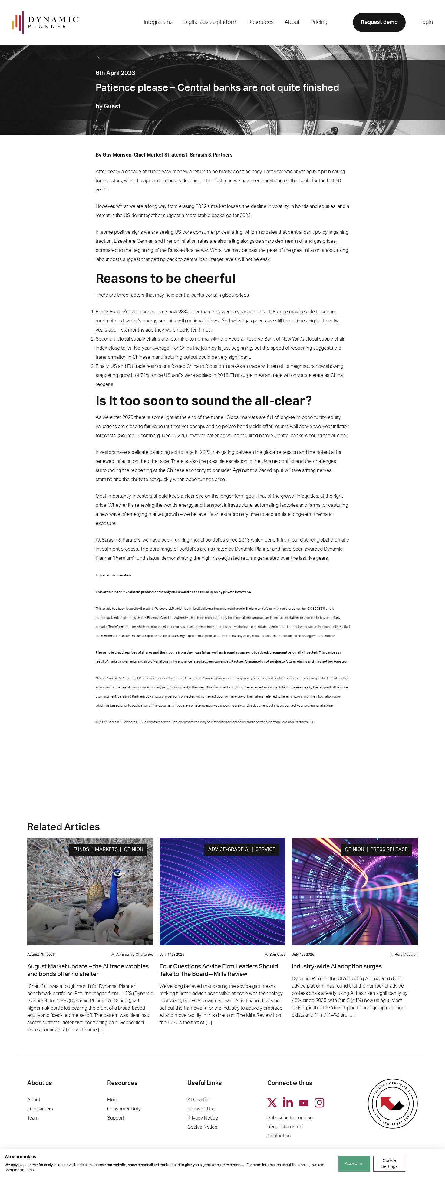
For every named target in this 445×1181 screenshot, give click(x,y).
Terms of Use (201, 1109)
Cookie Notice (202, 1127)
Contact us (279, 1135)
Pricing (319, 22)
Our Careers (40, 1109)
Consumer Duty (124, 1109)
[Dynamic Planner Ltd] (45, 22)
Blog (112, 1099)
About (33, 1099)
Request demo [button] (379, 22)
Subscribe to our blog (290, 1117)
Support (115, 1118)
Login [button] (426, 22)
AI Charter (198, 1099)
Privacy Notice (202, 1118)
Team (33, 1118)
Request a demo (284, 1126)
